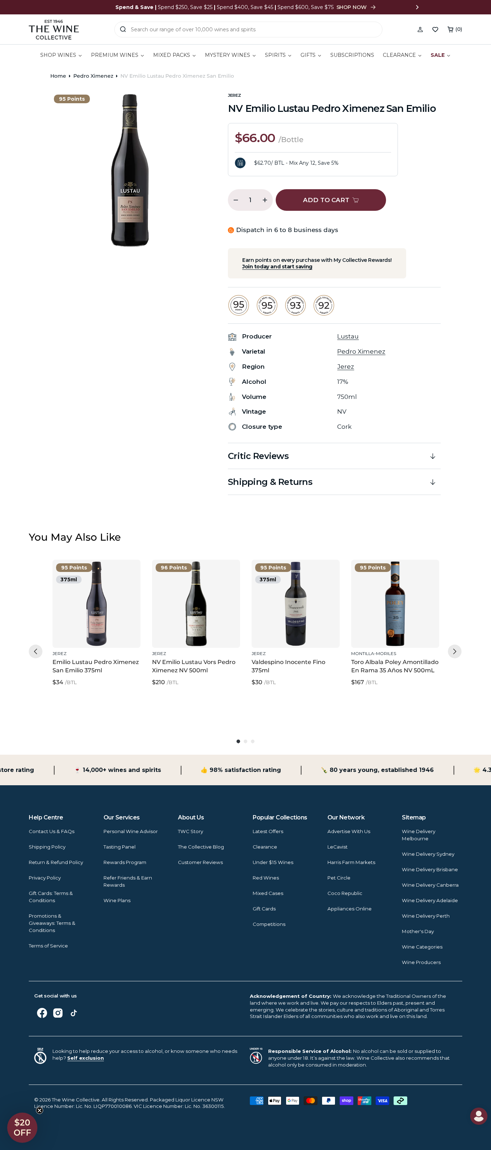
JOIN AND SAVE (316, 664)
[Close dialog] (37, 502)
